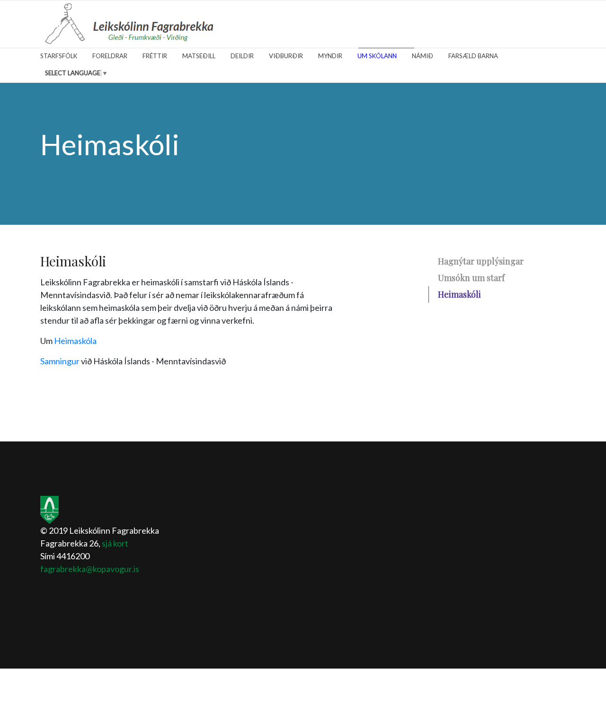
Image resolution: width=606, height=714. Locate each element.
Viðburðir (286, 56)
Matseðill (198, 56)
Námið (422, 56)
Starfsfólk (58, 56)
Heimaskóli (459, 294)
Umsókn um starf (471, 277)
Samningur (60, 361)
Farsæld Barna (473, 56)
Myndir (330, 56)
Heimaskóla (75, 340)
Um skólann (377, 56)
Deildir (242, 56)
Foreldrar (109, 56)
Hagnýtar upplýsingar (481, 261)
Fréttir (155, 56)
